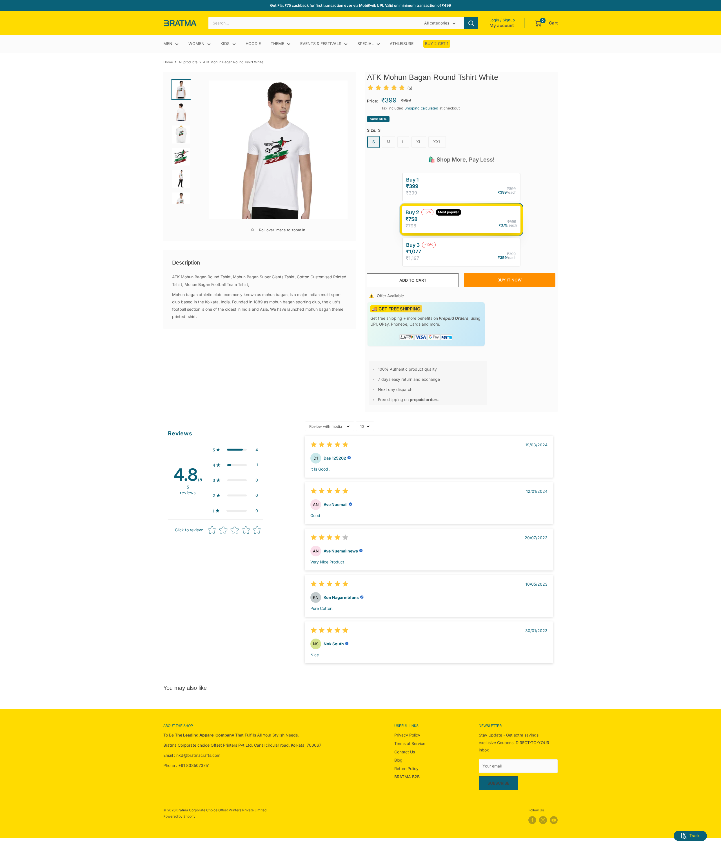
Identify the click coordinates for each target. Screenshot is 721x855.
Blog (398, 760)
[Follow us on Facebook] (532, 820)
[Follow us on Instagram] (543, 820)
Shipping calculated (421, 108)
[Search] (471, 23)
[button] (235, 449)
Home (168, 62)
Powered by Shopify (179, 816)
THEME (277, 43)
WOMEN (196, 43)
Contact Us (404, 751)
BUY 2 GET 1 (436, 43)
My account (501, 25)
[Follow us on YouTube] (554, 820)
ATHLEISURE (401, 43)
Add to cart (412, 280)
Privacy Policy (407, 735)
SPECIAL (365, 43)
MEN (167, 43)
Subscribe (498, 783)
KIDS (225, 43)
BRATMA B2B (407, 776)
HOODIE (253, 43)
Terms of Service (409, 743)
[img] (386, 88)
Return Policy (406, 768)
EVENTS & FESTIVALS (320, 43)
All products (188, 62)
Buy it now (509, 279)
